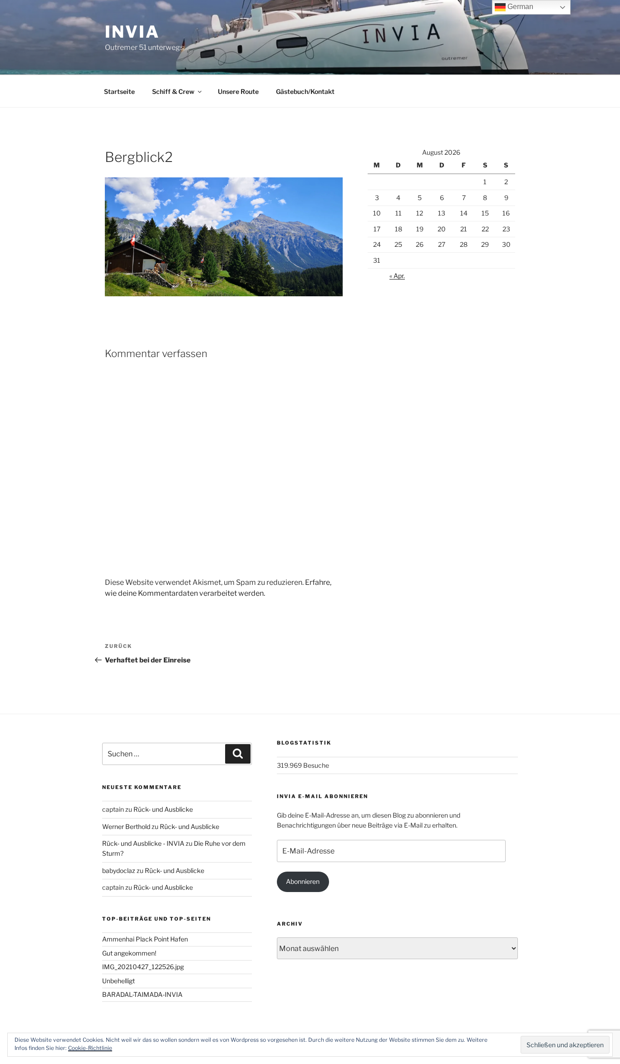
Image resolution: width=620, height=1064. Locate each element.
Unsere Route (238, 91)
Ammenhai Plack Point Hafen (145, 939)
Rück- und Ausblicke (163, 809)
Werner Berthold (126, 826)
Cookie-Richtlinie (90, 1047)
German (519, 6)
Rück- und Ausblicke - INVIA (143, 843)
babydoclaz (118, 870)
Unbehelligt (118, 981)
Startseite (119, 91)
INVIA (132, 32)
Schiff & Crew (173, 91)
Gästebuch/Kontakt (305, 91)
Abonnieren (303, 881)
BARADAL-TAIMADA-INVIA (142, 994)
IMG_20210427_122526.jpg (143, 967)
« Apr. (397, 275)
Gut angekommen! (129, 953)
